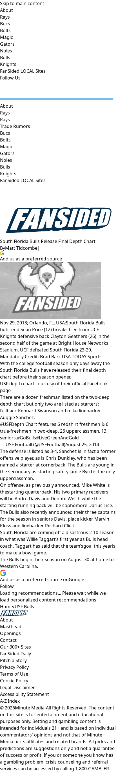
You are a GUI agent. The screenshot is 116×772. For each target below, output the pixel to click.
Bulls (5, 167)
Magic (6, 146)
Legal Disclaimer (17, 687)
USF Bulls (24, 606)
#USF (5, 424)
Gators (7, 153)
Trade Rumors (15, 126)
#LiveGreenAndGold (57, 438)
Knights (8, 174)
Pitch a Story (13, 660)
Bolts (5, 140)
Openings (10, 633)
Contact (8, 640)
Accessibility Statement (24, 694)
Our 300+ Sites (15, 647)
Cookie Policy (14, 681)
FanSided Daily (15, 654)
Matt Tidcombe (21, 248)
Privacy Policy (14, 667)
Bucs (5, 133)
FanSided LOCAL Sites (23, 180)
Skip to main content (22, 3)
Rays (5, 119)
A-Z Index (10, 701)
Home (6, 606)
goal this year (97, 546)
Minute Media (29, 708)
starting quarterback (29, 492)
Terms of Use (14, 674)
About (6, 106)
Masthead (10, 626)
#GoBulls (26, 438)
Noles (6, 160)
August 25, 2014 (82, 444)
